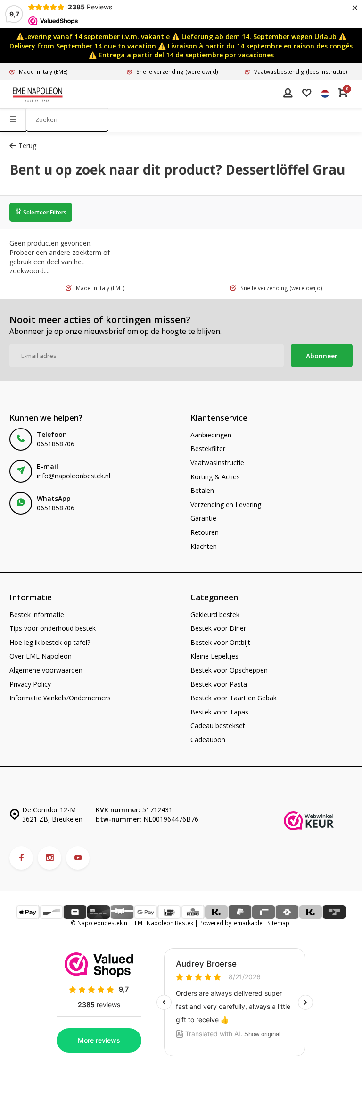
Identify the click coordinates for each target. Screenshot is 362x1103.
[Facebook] (21, 858)
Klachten (203, 546)
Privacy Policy (30, 684)
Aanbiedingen (210, 434)
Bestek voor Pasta (218, 684)
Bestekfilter (207, 448)
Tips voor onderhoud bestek (52, 628)
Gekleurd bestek (214, 614)
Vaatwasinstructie (217, 462)
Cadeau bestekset (217, 725)
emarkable (248, 923)
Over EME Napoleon (40, 655)
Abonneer (321, 355)
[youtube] (78, 858)
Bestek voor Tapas (219, 711)
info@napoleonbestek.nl (73, 475)
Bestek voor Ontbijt (220, 642)
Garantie (203, 518)
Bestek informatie (36, 614)
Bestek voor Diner (218, 628)
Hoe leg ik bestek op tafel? (49, 642)
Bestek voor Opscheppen (229, 670)
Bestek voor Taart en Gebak (233, 697)
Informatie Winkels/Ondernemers (60, 697)
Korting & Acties (215, 476)
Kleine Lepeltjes (214, 655)
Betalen (202, 490)
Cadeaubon (207, 739)
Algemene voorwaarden (45, 670)
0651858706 (55, 443)
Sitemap (278, 923)
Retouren (204, 532)
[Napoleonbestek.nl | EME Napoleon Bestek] (37, 94)
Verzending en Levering (225, 504)
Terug (27, 145)
